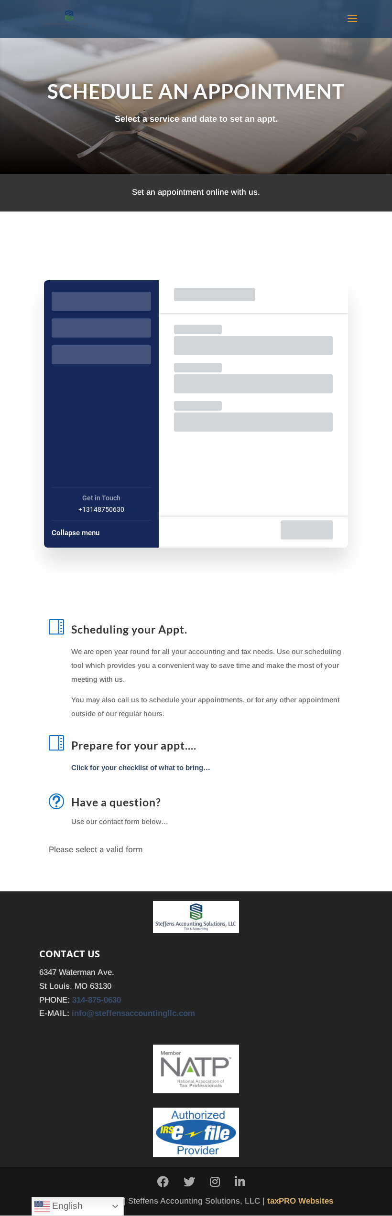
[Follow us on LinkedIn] (240, 1182)
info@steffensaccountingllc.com (133, 1013)
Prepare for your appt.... (133, 745)
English (66, 1206)
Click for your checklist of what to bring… (140, 767)
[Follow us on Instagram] (215, 1182)
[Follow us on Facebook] (163, 1182)
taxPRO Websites (300, 1200)
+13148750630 (101, 509)
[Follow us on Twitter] (189, 1182)
